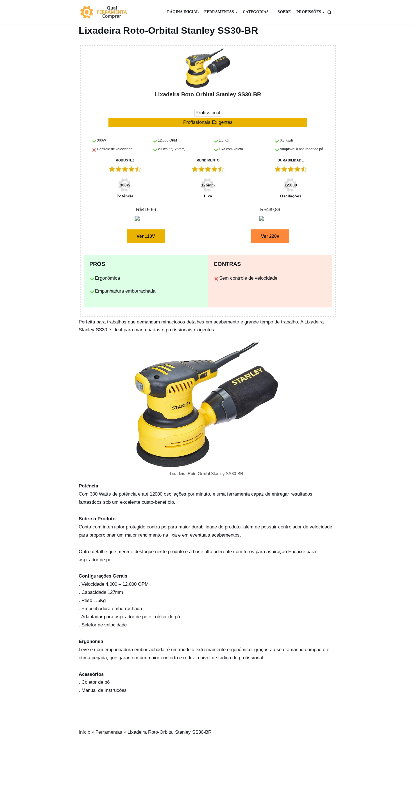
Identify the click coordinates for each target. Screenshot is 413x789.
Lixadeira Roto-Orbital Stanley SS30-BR (208, 94)
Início (84, 732)
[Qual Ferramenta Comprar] (107, 12)
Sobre (284, 12)
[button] (329, 12)
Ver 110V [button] (146, 236)
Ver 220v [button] (270, 236)
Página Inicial (183, 12)
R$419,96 (146, 209)
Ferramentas (109, 732)
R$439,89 (270, 209)
